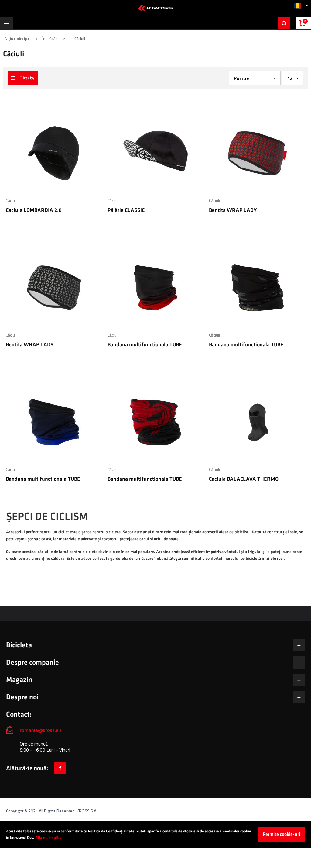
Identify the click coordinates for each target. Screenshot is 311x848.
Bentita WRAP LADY (233, 210)
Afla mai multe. (48, 837)
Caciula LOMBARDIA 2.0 (34, 210)
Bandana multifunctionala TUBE (145, 344)
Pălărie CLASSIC (126, 210)
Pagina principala (18, 38)
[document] (155, 834)
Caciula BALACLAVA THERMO (244, 479)
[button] (300, 5)
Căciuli (11, 200)
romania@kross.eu (40, 730)
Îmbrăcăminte (53, 38)
